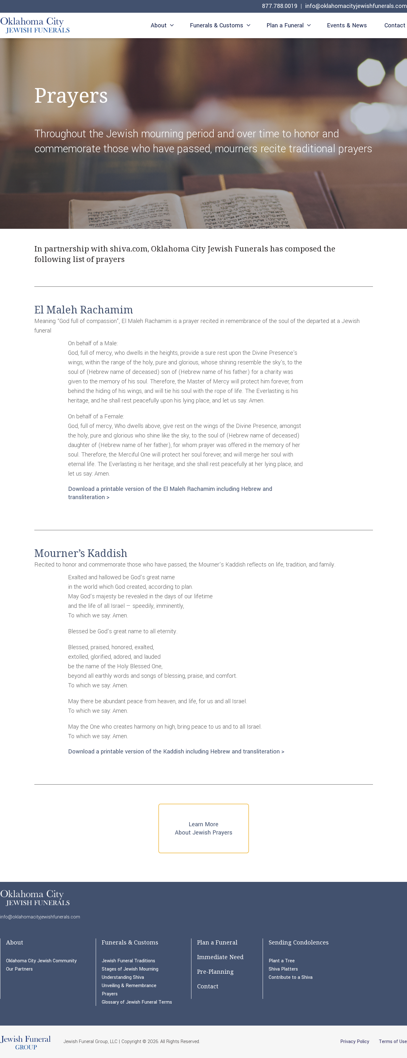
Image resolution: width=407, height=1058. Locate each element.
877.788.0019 (279, 6)
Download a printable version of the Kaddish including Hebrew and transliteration (174, 751)
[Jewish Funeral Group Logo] (25, 1049)
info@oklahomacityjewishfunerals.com (356, 6)
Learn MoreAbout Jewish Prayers (203, 828)
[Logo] (35, 26)
